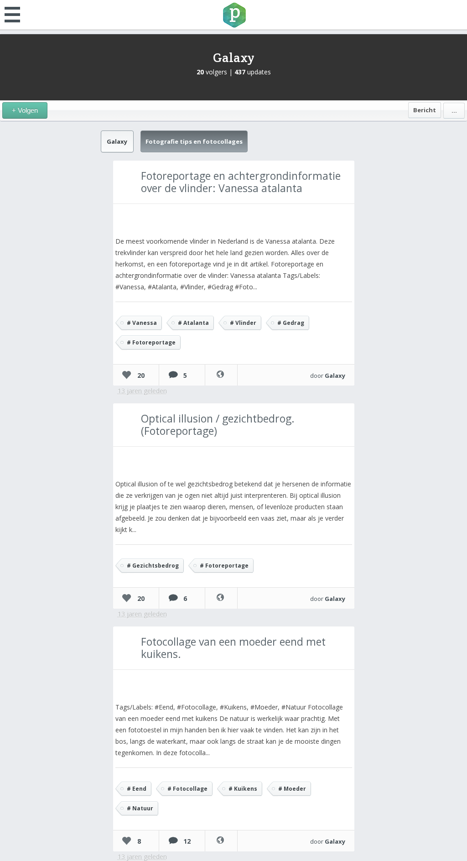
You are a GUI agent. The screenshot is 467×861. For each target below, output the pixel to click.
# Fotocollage (187, 789)
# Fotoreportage (151, 342)
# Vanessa (142, 323)
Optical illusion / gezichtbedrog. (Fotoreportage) (218, 424)
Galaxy (233, 57)
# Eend (136, 789)
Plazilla (233, 15)
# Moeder (292, 789)
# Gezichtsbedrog (153, 565)
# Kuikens (242, 789)
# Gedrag (290, 323)
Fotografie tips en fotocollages (194, 141)
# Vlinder (243, 323)
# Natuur (140, 808)
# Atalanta (193, 323)
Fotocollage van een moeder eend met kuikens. (233, 647)
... (454, 110)
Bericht (424, 110)
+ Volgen (25, 110)
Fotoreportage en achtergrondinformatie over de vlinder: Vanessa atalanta (241, 181)
